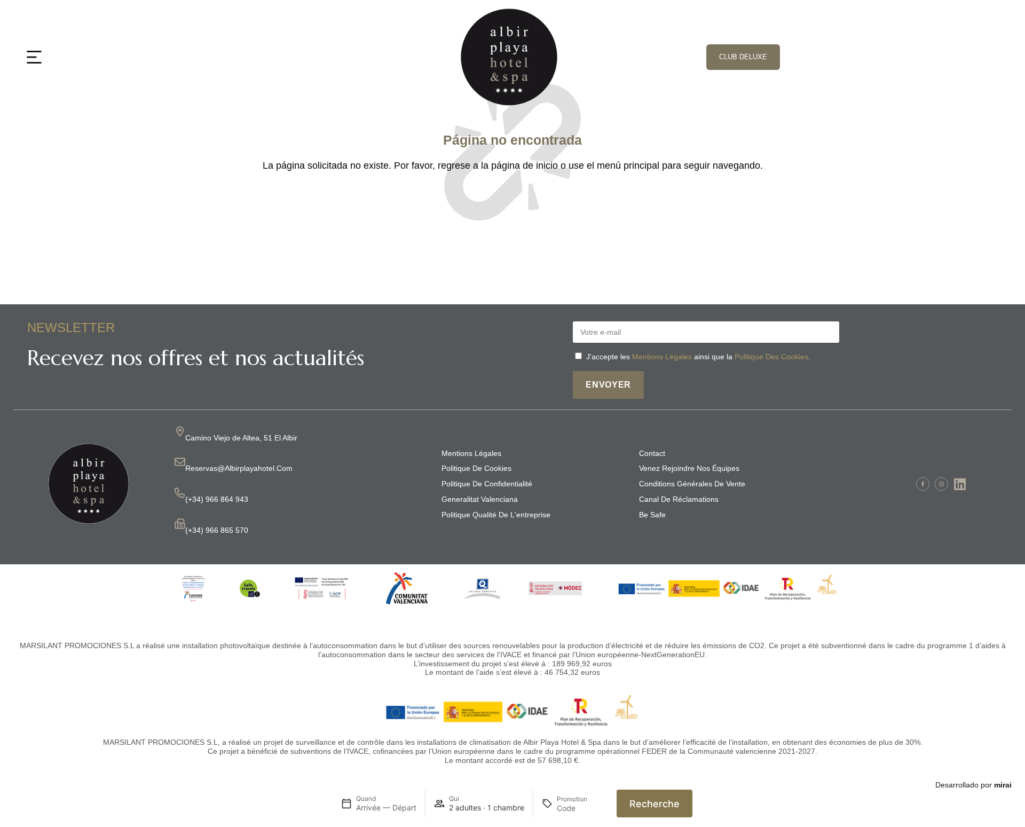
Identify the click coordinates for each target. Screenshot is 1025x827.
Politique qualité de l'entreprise (495, 514)
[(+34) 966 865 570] (180, 523)
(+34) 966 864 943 (216, 499)
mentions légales (662, 356)
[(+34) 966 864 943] (180, 492)
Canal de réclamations (679, 499)
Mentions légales (471, 453)
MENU (63, 54)
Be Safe (652, 514)
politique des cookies (771, 356)
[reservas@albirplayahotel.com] (180, 461)
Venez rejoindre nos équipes (689, 468)
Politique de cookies (476, 468)
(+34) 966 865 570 (216, 530)
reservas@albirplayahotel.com (239, 468)
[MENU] (34, 57)
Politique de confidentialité (486, 483)
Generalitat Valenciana (479, 499)
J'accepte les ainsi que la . (698, 356)
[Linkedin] (960, 484)
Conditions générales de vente (692, 483)
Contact (652, 453)
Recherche (654, 803)
